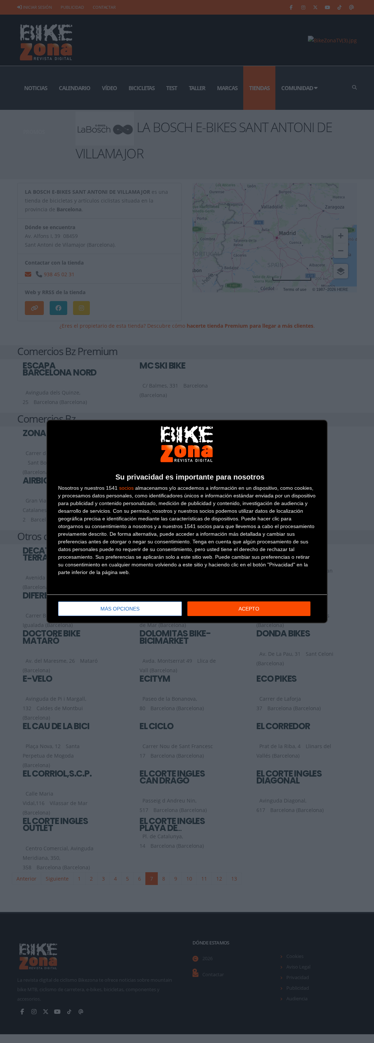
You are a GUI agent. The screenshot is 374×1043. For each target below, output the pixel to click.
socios (126, 487)
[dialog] (187, 521)
